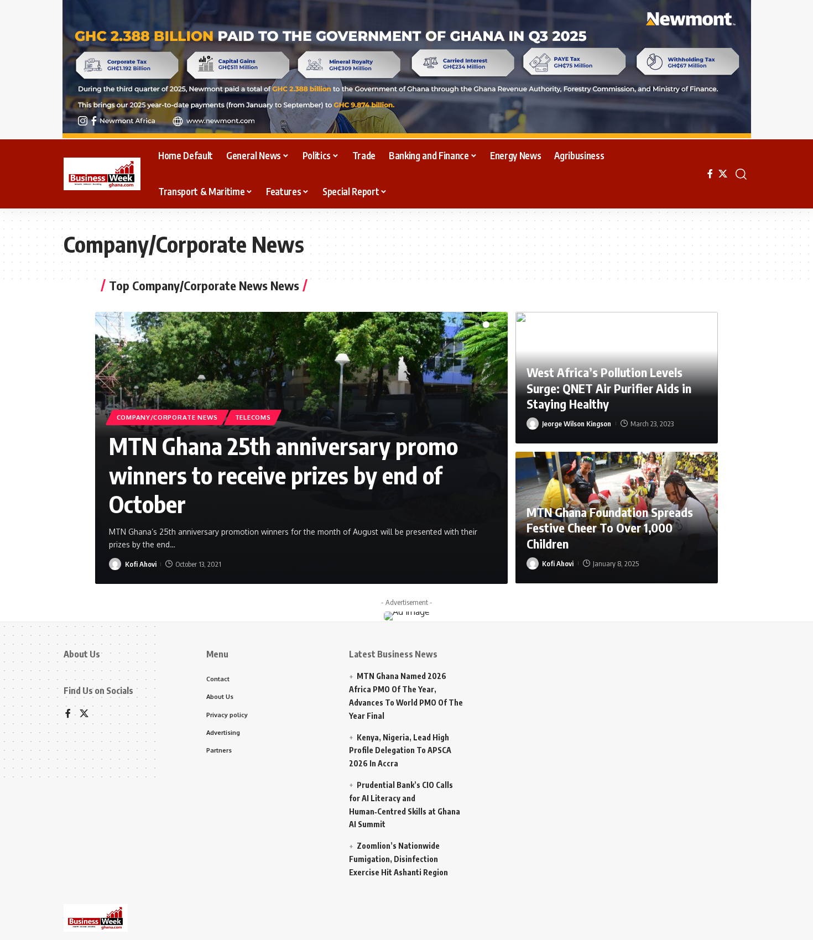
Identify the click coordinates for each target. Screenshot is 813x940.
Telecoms (253, 417)
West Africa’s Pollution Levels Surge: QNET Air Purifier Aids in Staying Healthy (609, 387)
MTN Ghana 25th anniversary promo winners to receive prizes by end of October (283, 474)
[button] (477, 324)
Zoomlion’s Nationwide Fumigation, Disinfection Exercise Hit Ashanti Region (398, 859)
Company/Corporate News (167, 417)
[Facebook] (710, 173)
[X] (723, 173)
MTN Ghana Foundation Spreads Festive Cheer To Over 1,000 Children (610, 527)
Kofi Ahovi (141, 564)
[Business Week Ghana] (102, 174)
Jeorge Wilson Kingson (576, 423)
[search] (741, 174)
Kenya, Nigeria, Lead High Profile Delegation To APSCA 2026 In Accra (400, 751)
